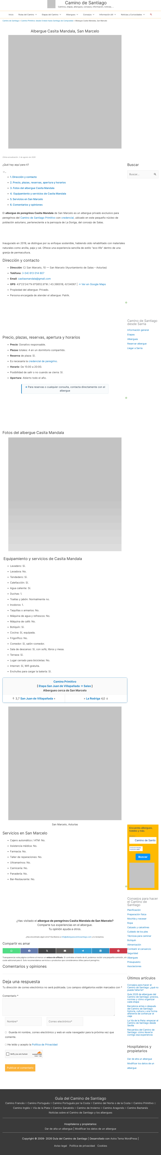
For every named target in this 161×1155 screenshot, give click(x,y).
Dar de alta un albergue (139, 1059)
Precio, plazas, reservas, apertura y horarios (39, 182)
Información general (138, 330)
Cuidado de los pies (137, 931)
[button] (151, 14)
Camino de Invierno (88, 1107)
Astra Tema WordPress (123, 1138)
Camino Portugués (39, 1103)
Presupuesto (133, 962)
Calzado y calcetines (138, 927)
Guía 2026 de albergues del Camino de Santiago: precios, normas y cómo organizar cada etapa (142, 998)
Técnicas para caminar (139, 936)
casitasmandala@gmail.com (34, 278)
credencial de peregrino (43, 361)
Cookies (102, 1145)
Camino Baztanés (137, 1107)
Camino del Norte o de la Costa (111, 1103)
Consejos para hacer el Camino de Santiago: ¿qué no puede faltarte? (142, 987)
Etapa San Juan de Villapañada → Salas (65, 686)
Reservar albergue (137, 343)
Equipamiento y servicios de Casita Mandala (39, 193)
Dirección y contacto (24, 176)
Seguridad (132, 953)
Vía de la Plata (41, 1107)
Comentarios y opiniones (28, 204)
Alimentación (134, 944)
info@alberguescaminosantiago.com (76, 937)
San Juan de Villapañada (36, 698)
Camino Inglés (21, 1107)
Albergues (132, 339)
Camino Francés (15, 1103)
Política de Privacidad (44, 1044)
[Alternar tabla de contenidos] (4, 172)
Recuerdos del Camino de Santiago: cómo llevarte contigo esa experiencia (140, 1032)
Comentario (10, 995)
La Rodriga (93, 698)
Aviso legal (60, 1145)
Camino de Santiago (86, 2)
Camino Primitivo (64, 681)
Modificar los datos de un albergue (95, 1128)
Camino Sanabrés (63, 1107)
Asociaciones (134, 966)
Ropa (130, 923)
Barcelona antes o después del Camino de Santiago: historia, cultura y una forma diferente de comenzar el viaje (142, 1011)
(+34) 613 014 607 (33, 273)
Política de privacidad (82, 1145)
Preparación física (136, 914)
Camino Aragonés (113, 1107)
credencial (67, 217)
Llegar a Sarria (135, 348)
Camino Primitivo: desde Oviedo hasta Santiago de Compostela (47, 21)
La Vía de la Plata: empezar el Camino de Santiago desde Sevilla (142, 1023)
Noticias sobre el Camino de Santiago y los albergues (80, 1112)
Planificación (134, 910)
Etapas (131, 334)
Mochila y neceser (137, 918)
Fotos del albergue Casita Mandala (33, 188)
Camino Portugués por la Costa (71, 1103)
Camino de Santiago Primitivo (37, 217)
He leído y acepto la (32, 1044)
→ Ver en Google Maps (92, 284)
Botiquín (131, 940)
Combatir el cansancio (139, 949)
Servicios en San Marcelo (28, 199)
